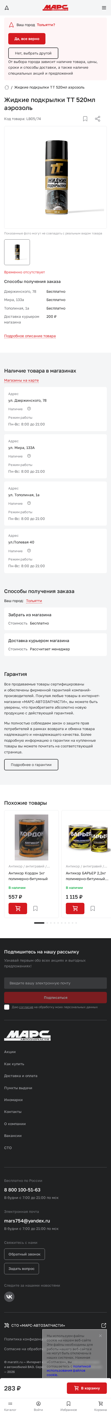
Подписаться (55, 997)
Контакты (12, 1111)
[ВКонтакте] (79, 125)
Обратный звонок (25, 1254)
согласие (26, 1007)
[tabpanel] (31, 864)
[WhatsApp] (96, 125)
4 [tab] (54, 923)
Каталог (10, 1410)
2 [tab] (47, 923)
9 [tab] (72, 923)
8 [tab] (69, 923)
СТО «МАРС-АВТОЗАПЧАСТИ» (38, 1325)
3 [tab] (51, 923)
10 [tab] (76, 923)
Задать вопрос (22, 1268)
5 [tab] (58, 923)
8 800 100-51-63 (22, 1189)
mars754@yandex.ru (27, 1220)
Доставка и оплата (20, 1075)
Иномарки (13, 1099)
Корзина (100, 1410)
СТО (8, 1147)
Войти (38, 1410)
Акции (10, 1051)
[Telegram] (71, 125)
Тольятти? (46, 24)
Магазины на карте (21, 380)
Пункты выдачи (18, 1088)
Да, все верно (26, 38)
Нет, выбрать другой (33, 53)
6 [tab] (61, 923)
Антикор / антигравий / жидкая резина (28, 866)
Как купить (14, 1064)
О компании (15, 1123)
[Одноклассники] (87, 125)
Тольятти (34, 600)
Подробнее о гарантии (31, 764)
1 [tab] (39, 923)
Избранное (68, 1410)
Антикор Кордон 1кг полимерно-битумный (28, 876)
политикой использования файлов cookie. (69, 1370)
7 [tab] (65, 923)
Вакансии (13, 1135)
